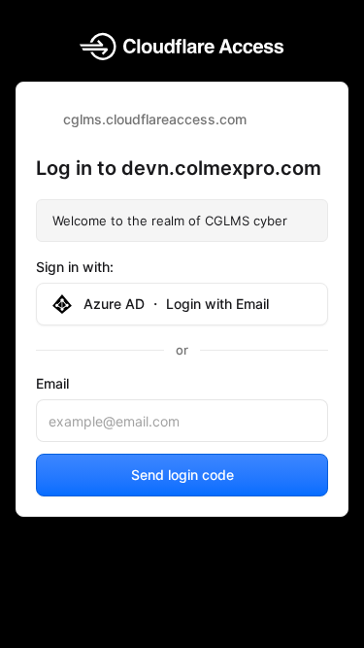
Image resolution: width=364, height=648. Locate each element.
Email (52, 383)
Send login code (182, 474)
